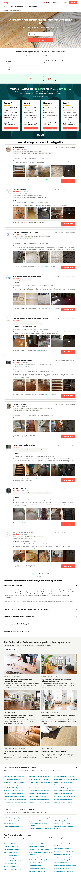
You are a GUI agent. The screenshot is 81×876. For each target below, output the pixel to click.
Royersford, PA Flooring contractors (14, 776)
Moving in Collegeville (35, 857)
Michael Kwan (8, 676)
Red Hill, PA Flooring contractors (63, 793)
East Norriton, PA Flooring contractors (15, 799)
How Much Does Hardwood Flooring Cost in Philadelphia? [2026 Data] (56, 680)
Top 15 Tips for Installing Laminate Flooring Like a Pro (21, 752)
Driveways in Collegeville (11, 866)
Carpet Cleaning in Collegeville (62, 860)
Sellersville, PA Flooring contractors (64, 802)
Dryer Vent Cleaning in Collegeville (63, 871)
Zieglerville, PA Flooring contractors (14, 782)
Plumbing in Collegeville (11, 844)
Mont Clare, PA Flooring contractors (14, 791)
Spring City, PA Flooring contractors (39, 779)
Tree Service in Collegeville (11, 849)
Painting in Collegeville (10, 858)
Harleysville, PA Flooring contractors (14, 785)
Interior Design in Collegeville (62, 824)
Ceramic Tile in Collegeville (11, 821)
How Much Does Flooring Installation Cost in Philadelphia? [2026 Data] (19, 680)
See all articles (10, 649)
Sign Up (73, 2)
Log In (65, 2)
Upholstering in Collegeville (61, 868)
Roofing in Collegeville (10, 852)
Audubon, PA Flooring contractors (13, 793)
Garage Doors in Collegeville (37, 871)
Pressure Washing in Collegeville (38, 868)
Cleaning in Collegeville (35, 865)
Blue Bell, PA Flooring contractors (63, 785)
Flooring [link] (6, 10)
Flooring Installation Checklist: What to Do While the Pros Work (58, 716)
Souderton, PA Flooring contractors (39, 791)
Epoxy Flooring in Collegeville (37, 821)
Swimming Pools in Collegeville (13, 861)
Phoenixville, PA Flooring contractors (14, 788)
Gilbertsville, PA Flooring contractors (64, 776)
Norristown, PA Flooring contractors (39, 776)
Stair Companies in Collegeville (62, 818)
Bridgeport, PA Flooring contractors (64, 791)
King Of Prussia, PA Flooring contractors (65, 779)
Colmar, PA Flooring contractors (63, 799)
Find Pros (40, 40)
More (26, 6)
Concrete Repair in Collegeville (12, 869)
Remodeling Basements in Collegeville (40, 828)
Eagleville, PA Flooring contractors (14, 796)
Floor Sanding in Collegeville (12, 826)
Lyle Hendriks (45, 676)
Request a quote (11, 128)
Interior (6, 6)
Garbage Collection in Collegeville (63, 857)
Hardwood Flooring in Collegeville (13, 818)
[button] (19, 171)
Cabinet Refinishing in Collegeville (63, 851)
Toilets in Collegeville (60, 821)
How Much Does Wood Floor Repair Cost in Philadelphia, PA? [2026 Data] (18, 716)
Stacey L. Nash (45, 712)
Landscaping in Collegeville (36, 846)
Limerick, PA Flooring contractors (13, 779)
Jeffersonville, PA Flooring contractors (15, 802)
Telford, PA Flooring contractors (38, 788)
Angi (5, 712)
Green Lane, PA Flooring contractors (39, 802)
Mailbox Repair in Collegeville (62, 848)
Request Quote (68, 181)
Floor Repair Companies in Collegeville (40, 818)
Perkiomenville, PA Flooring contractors (40, 782)
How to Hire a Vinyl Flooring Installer (53, 752)
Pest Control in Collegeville (36, 863)
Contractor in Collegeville (61, 863)
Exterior (12, 6)
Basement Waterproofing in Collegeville (65, 865)
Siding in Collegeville (10, 863)
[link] (5, 123)
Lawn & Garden (19, 6)
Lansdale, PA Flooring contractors (38, 785)
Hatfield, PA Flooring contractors (63, 782)
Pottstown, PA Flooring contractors (39, 799)
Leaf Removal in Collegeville (62, 854)
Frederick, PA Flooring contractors (38, 793)
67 (48, 573)
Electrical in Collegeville (11, 846)
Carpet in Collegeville (10, 824)
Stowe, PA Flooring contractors (38, 796)
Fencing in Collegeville (10, 855)
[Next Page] (51, 574)
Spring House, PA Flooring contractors (64, 796)
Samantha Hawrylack (10, 748)
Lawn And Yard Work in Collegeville (39, 849)
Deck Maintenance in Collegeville (38, 844)
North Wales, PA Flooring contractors (64, 788)
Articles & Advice (33, 6)
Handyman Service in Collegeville (38, 860)
